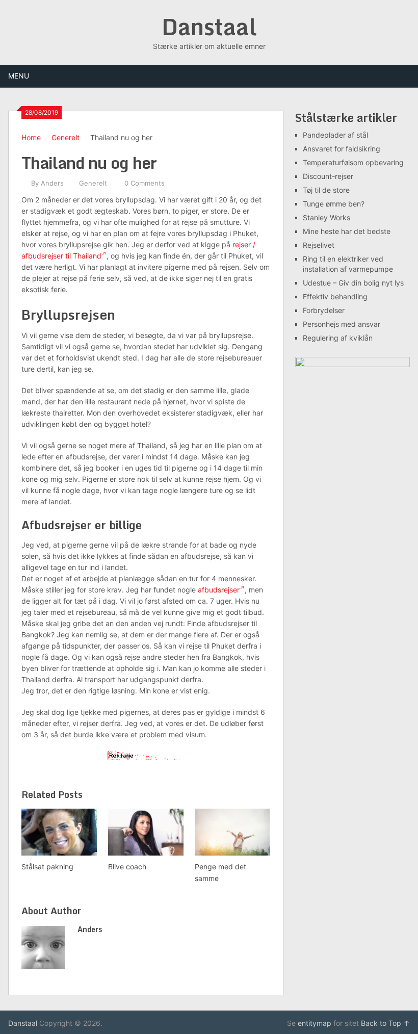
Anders (52, 183)
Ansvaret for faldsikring (341, 148)
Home (31, 137)
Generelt (65, 137)
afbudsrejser (219, 589)
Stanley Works (326, 217)
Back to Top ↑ (385, 1023)
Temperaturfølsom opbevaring (353, 162)
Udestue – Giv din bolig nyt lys (353, 282)
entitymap (314, 1023)
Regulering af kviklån (338, 337)
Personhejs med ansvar (341, 324)
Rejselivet (318, 245)
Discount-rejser (328, 176)
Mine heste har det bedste (346, 231)
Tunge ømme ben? (333, 203)
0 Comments (144, 183)
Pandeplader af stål (335, 135)
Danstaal (209, 26)
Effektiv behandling (335, 296)
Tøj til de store (326, 190)
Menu (18, 75)
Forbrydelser (324, 310)
